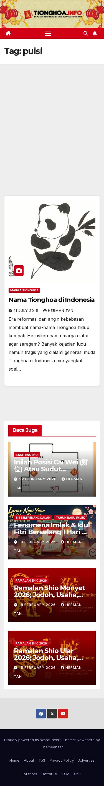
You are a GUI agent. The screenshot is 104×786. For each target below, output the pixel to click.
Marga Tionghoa (24, 290)
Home (14, 760)
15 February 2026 (38, 668)
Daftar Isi (49, 774)
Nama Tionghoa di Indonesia (51, 300)
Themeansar (52, 747)
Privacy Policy (62, 760)
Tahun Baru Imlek (70, 517)
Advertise (86, 760)
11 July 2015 (26, 311)
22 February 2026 (38, 479)
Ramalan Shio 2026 (31, 580)
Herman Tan (60, 311)
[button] (85, 33)
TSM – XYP (71, 774)
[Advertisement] (52, 118)
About (29, 760)
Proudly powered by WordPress (32, 740)
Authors (30, 774)
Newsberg (86, 740)
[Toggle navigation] (48, 33)
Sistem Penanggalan (33, 517)
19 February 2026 (38, 542)
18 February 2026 (38, 605)
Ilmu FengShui (27, 454)
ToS (42, 760)
